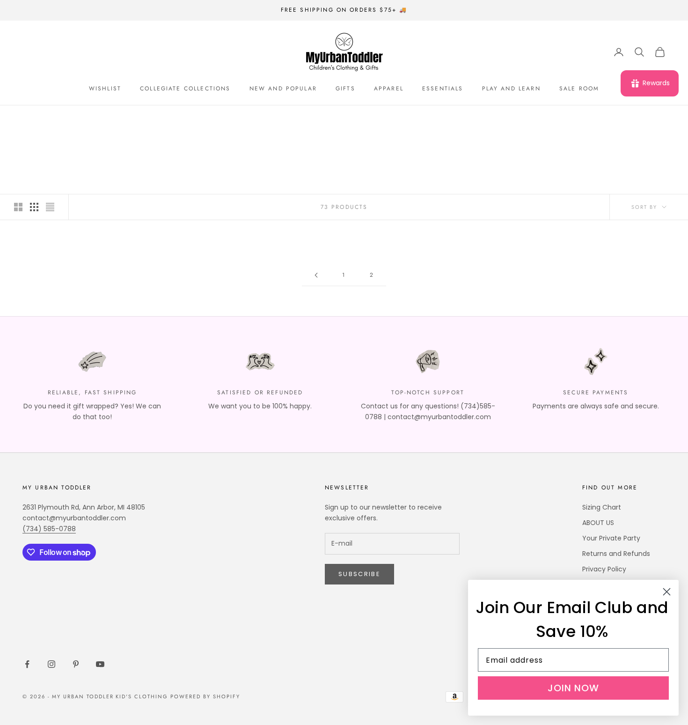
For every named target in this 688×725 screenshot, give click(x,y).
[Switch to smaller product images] (34, 207)
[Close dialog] (667, 592)
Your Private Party (611, 538)
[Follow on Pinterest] (76, 664)
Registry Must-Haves (111, 118)
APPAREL (388, 88)
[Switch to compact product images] (50, 207)
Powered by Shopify (205, 696)
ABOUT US (598, 522)
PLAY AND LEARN (511, 88)
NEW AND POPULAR (283, 88)
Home (30, 118)
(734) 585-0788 (49, 528)
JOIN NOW (573, 688)
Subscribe (359, 574)
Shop (58, 118)
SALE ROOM (579, 88)
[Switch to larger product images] (18, 207)
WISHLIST (105, 88)
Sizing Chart (601, 507)
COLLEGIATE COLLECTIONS (185, 88)
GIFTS (345, 88)
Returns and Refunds (616, 553)
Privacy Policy (604, 569)
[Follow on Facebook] (27, 664)
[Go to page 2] (316, 275)
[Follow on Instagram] (51, 664)
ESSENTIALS (442, 88)
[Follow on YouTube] (100, 664)
